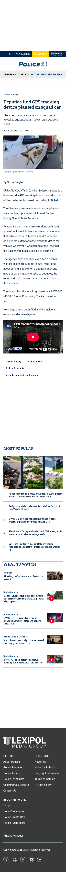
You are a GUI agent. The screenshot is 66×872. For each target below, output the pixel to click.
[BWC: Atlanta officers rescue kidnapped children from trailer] (55, 659)
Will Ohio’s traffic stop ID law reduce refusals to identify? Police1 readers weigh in (34, 547)
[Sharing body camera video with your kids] (55, 575)
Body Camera (10, 592)
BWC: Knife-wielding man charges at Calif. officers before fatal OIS (22, 620)
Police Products (15, 368)
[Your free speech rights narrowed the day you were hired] (55, 639)
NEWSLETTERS (23, 54)
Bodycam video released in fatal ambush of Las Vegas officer (34, 508)
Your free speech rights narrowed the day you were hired (23, 642)
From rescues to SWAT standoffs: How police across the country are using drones (35, 495)
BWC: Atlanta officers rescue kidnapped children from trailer (23, 661)
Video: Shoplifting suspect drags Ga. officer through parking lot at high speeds (23, 598)
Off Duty (7, 572)
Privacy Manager (13, 835)
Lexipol (26, 849)
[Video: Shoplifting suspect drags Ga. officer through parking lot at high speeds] (55, 595)
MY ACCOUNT (40, 54)
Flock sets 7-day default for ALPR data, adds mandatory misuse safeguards (35, 533)
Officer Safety (10, 94)
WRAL (55, 200)
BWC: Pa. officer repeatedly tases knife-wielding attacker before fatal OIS (32, 520)
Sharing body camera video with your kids (23, 578)
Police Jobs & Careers (15, 636)
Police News (35, 361)
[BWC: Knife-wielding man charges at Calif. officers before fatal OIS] (55, 617)
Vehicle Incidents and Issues (22, 375)
